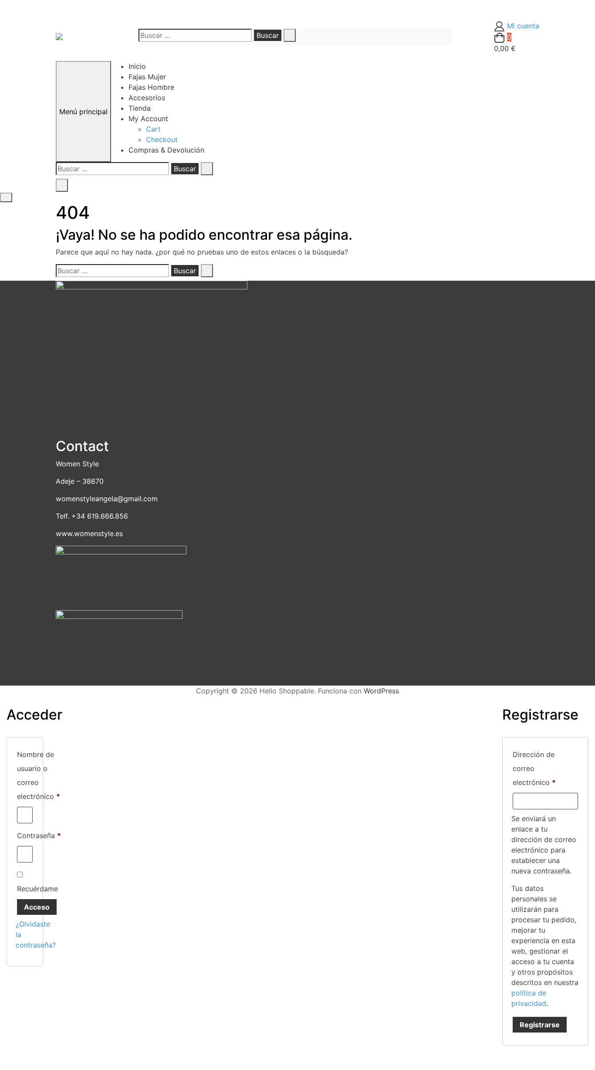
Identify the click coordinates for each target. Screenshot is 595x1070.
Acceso (37, 907)
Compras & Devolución (166, 150)
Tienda (139, 108)
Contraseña (39, 835)
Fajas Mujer (147, 76)
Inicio (137, 66)
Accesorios (146, 97)
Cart (153, 129)
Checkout (162, 139)
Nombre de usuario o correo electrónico (38, 775)
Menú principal (83, 111)
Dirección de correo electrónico (545, 768)
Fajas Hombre (151, 87)
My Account (148, 118)
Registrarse (540, 1024)
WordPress (381, 690)
